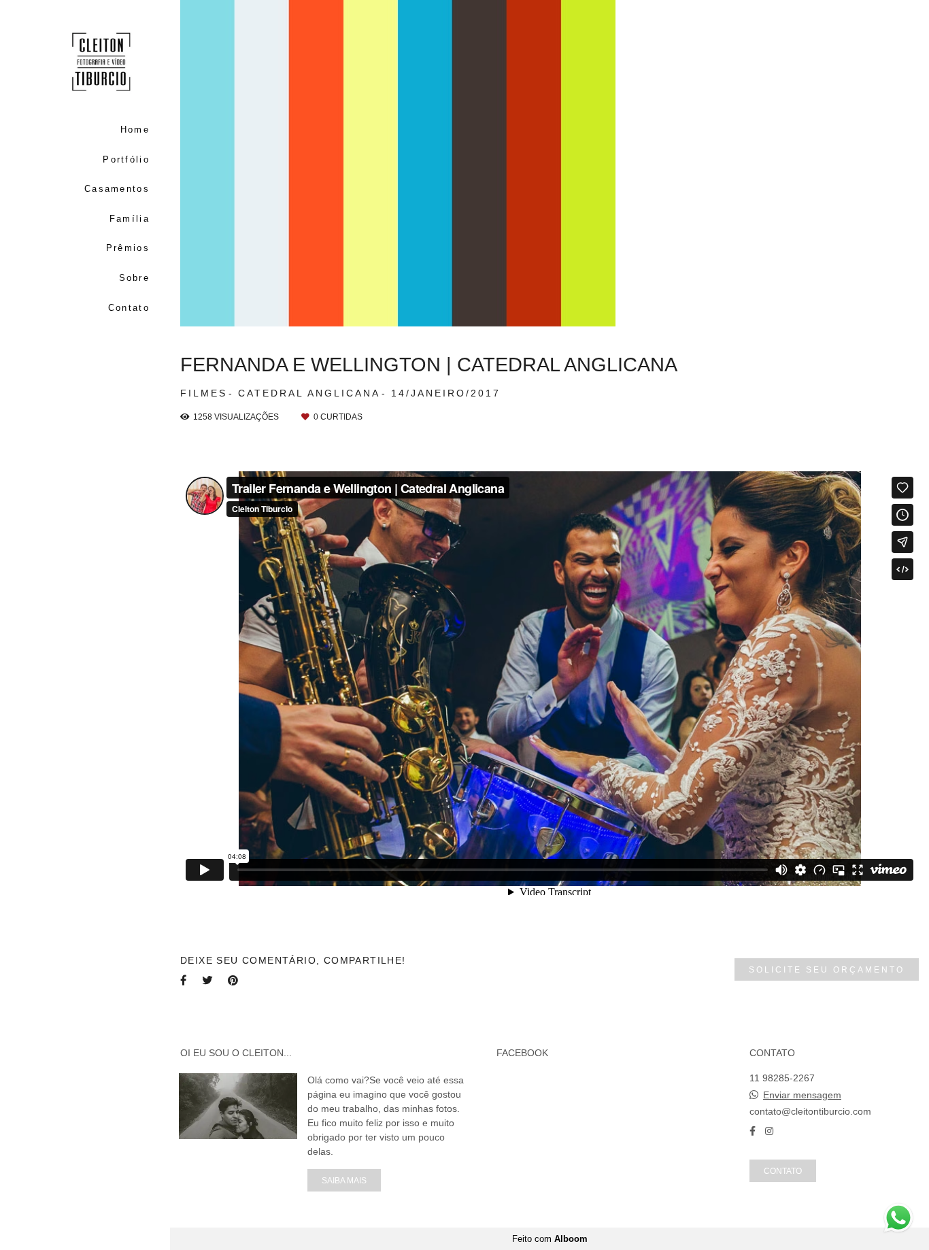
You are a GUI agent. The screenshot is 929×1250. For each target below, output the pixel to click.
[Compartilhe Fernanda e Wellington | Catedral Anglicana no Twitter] (208, 980)
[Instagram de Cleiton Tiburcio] (769, 1131)
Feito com (550, 1239)
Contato (129, 308)
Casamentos (117, 189)
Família (129, 219)
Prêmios (128, 248)
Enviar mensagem (802, 1095)
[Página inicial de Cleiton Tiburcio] (85, 62)
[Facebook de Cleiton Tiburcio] (752, 1131)
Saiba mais (344, 1180)
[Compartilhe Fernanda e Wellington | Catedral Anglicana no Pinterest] (234, 980)
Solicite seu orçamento (827, 969)
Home (135, 129)
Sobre (134, 278)
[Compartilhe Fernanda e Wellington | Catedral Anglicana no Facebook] (184, 980)
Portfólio (126, 159)
